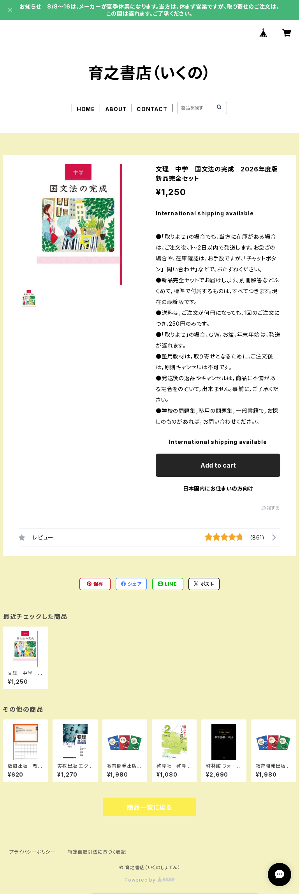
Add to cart (218, 465)
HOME (86, 109)
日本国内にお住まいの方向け (218, 488)
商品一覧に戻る (149, 807)
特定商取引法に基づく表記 (97, 852)
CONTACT (152, 109)
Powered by (141, 880)
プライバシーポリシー (32, 852)
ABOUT (116, 109)
